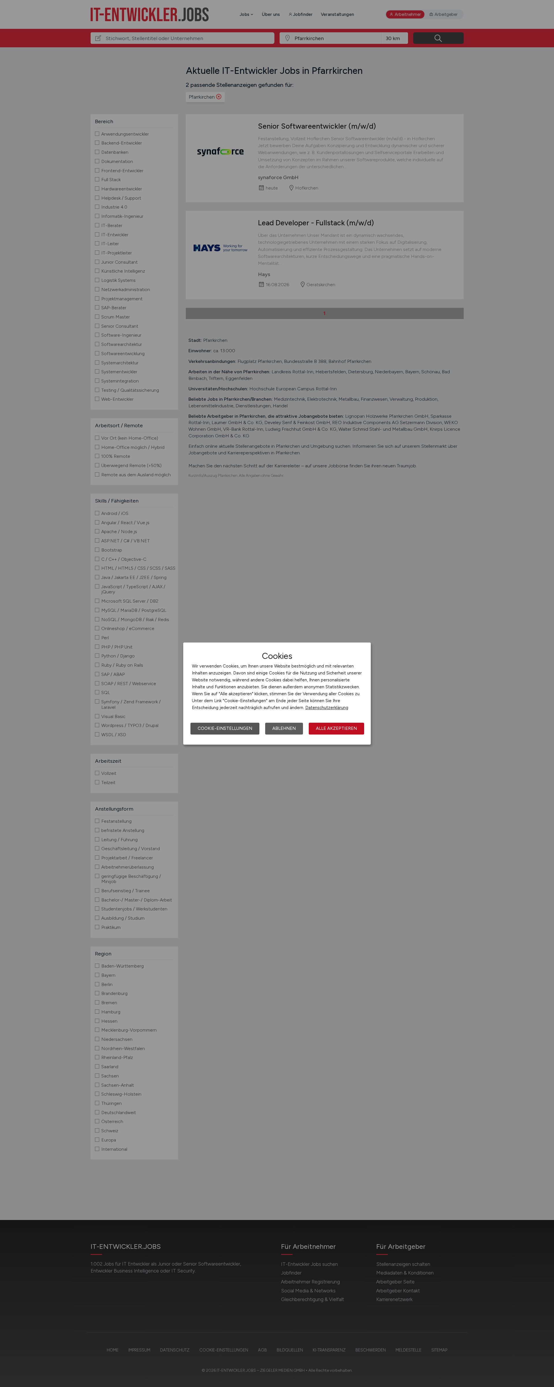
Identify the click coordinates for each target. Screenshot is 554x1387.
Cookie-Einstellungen (225, 728)
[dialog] (277, 693)
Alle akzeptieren (336, 728)
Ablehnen (284, 728)
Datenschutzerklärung (326, 707)
